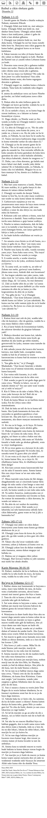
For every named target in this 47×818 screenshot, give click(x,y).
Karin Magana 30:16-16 (15, 567)
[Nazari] (10, 2)
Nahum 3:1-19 (10, 314)
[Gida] (3, 3)
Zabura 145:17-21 (12, 521)
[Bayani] (17, 2)
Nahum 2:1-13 (10, 181)
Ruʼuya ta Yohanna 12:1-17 (17, 582)
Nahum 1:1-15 (10, 17)
